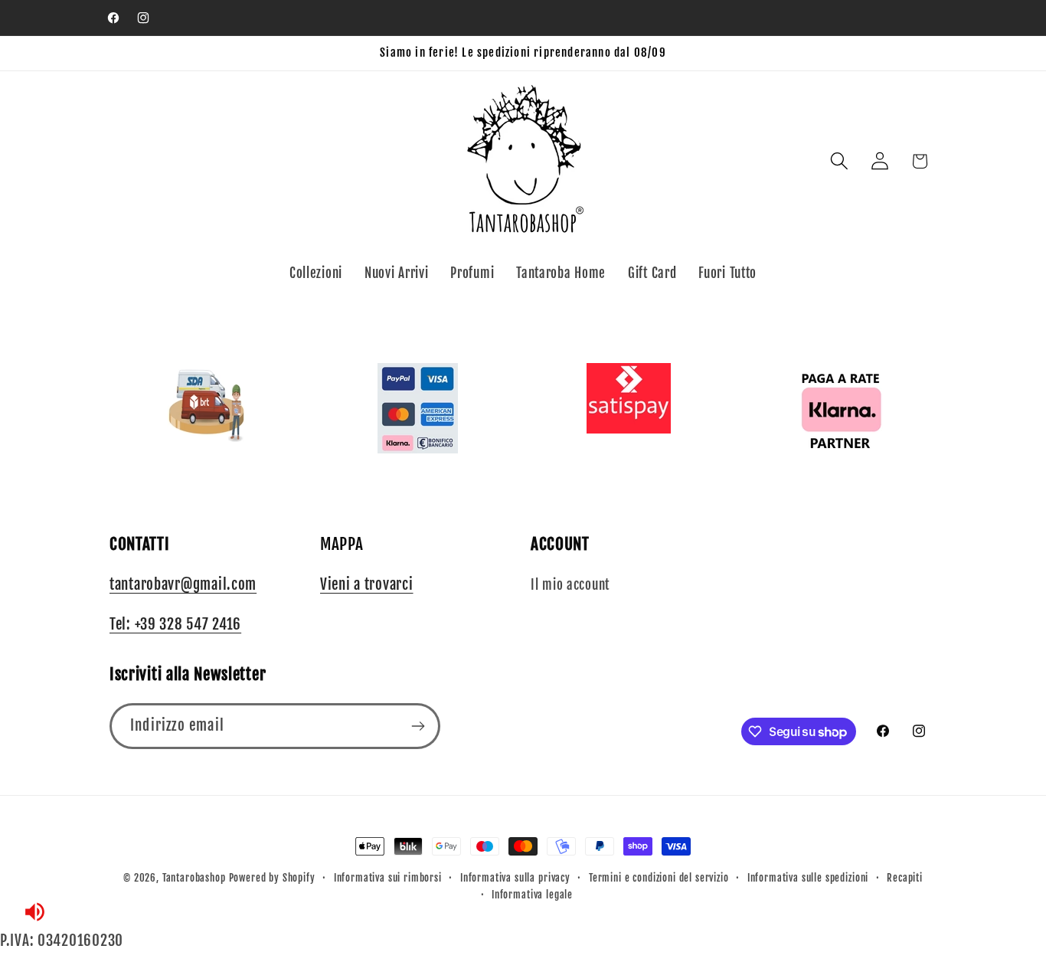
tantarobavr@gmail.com (183, 584)
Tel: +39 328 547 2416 (175, 624)
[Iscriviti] (417, 726)
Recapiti (905, 878)
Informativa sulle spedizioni (808, 878)
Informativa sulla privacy (515, 878)
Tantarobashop (194, 878)
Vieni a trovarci (366, 584)
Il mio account (570, 585)
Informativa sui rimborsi (388, 878)
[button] (839, 161)
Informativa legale (532, 894)
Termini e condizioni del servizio (659, 878)
